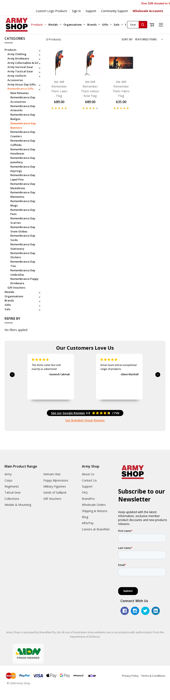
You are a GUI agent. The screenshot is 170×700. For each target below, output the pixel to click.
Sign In (76, 11)
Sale (117, 24)
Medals (53, 24)
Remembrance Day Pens (22, 212)
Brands (92, 24)
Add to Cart (59, 67)
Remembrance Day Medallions (22, 186)
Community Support (114, 11)
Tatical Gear (13, 492)
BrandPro (88, 499)
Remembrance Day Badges (22, 117)
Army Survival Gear (20, 67)
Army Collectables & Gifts (24, 63)
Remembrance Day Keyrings (22, 169)
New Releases (19, 93)
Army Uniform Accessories (16, 78)
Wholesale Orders (94, 505)
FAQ (85, 492)
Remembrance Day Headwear (22, 151)
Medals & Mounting (18, 505)
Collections (12, 499)
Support (91, 11)
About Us (88, 474)
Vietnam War (52, 474)
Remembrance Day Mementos (22, 194)
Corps (8, 480)
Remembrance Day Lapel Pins (22, 177)
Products (37, 24)
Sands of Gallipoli (54, 492)
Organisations (72, 24)
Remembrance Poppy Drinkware (24, 281)
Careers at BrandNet (96, 529)
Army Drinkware (18, 58)
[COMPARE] (65, 63)
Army (8, 474)
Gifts (105, 24)
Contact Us (89, 480)
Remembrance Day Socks (22, 238)
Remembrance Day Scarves (22, 220)
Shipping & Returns (94, 511)
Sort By (126, 39)
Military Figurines (54, 486)
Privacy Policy (130, 676)
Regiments (12, 486)
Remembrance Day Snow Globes (22, 229)
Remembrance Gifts (20, 88)
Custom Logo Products (51, 11)
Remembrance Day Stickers (22, 255)
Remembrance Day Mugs (22, 203)
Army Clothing (16, 54)
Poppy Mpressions (55, 480)
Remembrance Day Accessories (22, 99)
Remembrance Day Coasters (22, 134)
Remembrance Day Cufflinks (22, 143)
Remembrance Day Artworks (22, 108)
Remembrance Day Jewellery (22, 160)
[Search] (143, 24)
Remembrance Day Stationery (22, 246)
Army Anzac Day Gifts (21, 84)
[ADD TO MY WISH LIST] (65, 70)
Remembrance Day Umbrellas (22, 272)
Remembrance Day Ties (22, 264)
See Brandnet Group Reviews (85, 420)
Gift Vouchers (16, 287)
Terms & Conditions (153, 676)
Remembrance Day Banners (23, 125)
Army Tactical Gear (20, 71)
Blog (85, 517)
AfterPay (88, 523)
